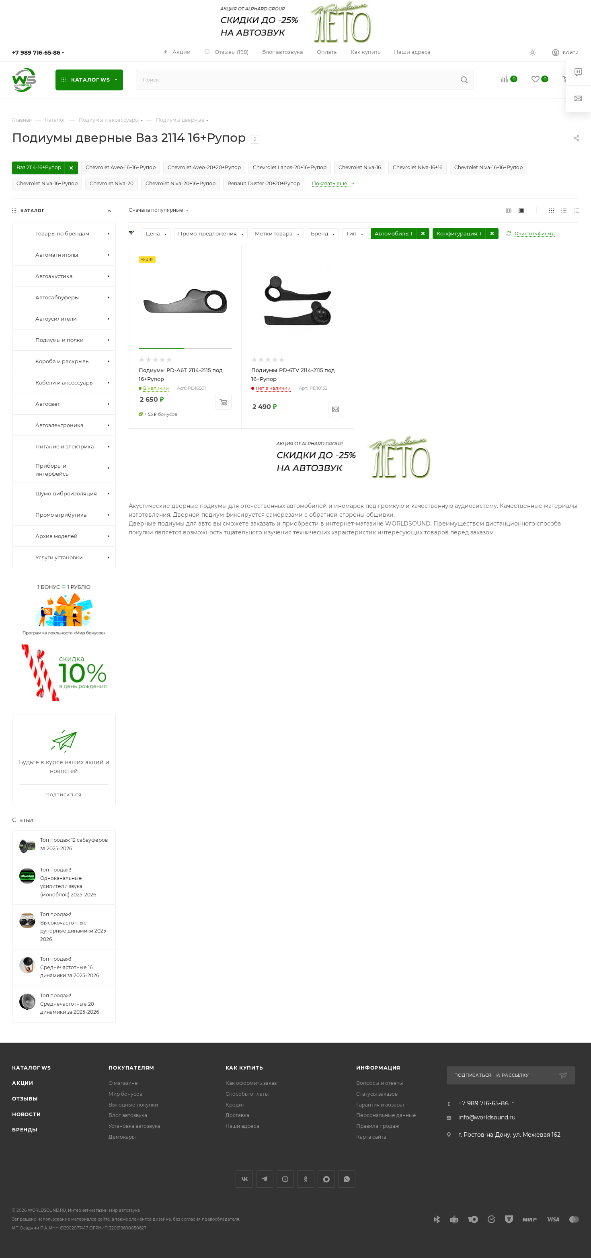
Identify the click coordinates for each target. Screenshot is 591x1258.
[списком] (563, 210)
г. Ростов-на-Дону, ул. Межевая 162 (509, 1134)
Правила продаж (377, 1126)
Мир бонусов (125, 1094)
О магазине (123, 1083)
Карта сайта (371, 1137)
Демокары (122, 1137)
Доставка (237, 1115)
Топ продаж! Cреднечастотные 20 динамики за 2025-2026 (69, 1003)
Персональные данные (386, 1115)
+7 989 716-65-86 (36, 52)
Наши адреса (242, 1126)
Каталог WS (31, 1068)
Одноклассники (305, 1179)
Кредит (235, 1105)
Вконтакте (244, 1179)
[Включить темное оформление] (532, 51)
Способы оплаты (247, 1094)
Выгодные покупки (133, 1105)
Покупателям (131, 1068)
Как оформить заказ (251, 1083)
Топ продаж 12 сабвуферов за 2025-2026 (74, 844)
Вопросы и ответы (379, 1083)
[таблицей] (576, 210)
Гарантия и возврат (380, 1105)
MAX (326, 1179)
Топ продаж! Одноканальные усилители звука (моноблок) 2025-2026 (68, 882)
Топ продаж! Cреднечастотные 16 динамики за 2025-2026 (69, 967)
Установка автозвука (134, 1126)
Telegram (264, 1179)
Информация (378, 1068)
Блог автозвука (128, 1115)
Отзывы (25, 1099)
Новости (26, 1114)
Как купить (244, 1068)
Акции (22, 1083)
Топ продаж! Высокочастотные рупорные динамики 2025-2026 (74, 926)
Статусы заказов (377, 1094)
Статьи (22, 820)
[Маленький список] (508, 210)
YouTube (285, 1179)
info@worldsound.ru (486, 1117)
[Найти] (464, 80)
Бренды (24, 1130)
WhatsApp (346, 1179)
